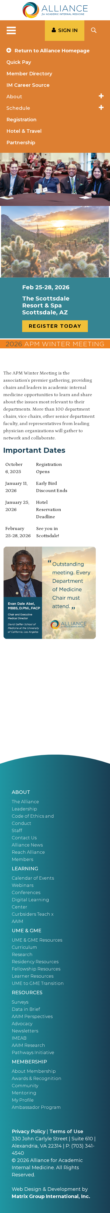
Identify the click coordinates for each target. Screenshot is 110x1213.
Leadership (24, 809)
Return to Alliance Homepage (51, 51)
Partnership (20, 143)
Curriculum (24, 947)
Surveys (20, 1002)
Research (22, 954)
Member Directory (29, 74)
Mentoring (24, 1092)
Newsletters (25, 1030)
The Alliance (25, 801)
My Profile (23, 1100)
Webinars (22, 885)
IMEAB (19, 1038)
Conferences (26, 892)
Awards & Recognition (36, 1078)
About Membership (34, 1071)
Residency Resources (35, 961)
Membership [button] (29, 1062)
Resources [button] (27, 993)
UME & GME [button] (26, 931)
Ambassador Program (36, 1107)
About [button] (14, 97)
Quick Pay (18, 62)
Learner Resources (32, 976)
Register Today (55, 326)
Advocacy (22, 1023)
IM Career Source (28, 85)
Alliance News (27, 845)
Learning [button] (25, 869)
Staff (17, 830)
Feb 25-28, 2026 (45, 287)
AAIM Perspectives (32, 1016)
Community (25, 1085)
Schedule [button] (18, 108)
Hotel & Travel (24, 131)
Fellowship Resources (36, 969)
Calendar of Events (33, 878)
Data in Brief (26, 1009)
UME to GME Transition (38, 983)
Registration (21, 120)
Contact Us (24, 837)
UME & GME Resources (37, 940)
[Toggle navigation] (11, 31)
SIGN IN (68, 30)
